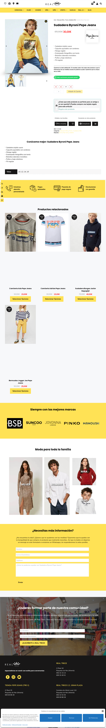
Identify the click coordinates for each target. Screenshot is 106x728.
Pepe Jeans (65, 132)
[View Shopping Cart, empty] (92, 4)
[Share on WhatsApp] (2, 200)
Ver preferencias (93, 718)
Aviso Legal (25, 724)
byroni (60, 132)
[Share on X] (2, 183)
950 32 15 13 (61, 673)
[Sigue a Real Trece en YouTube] (19, 678)
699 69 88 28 (9, 695)
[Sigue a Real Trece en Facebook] (8, 678)
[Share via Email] (2, 196)
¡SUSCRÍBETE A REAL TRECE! (33, 643)
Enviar (20, 582)
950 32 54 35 (61, 695)
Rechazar (71, 718)
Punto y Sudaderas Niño (70, 20)
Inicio (55, 20)
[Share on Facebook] (2, 187)
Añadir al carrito (74, 91)
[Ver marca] (92, 36)
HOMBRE (57, 484)
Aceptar (50, 718)
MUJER (25, 484)
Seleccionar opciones (20, 299)
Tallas (55, 83)
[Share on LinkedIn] (2, 192)
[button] (103, 711)
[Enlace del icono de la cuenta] (97, 4)
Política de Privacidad (16, 724)
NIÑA (84, 471)
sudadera (71, 132)
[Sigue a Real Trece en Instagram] (14, 678)
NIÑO (84, 500)
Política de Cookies (6, 724)
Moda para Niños (61, 20)
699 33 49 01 (61, 675)
